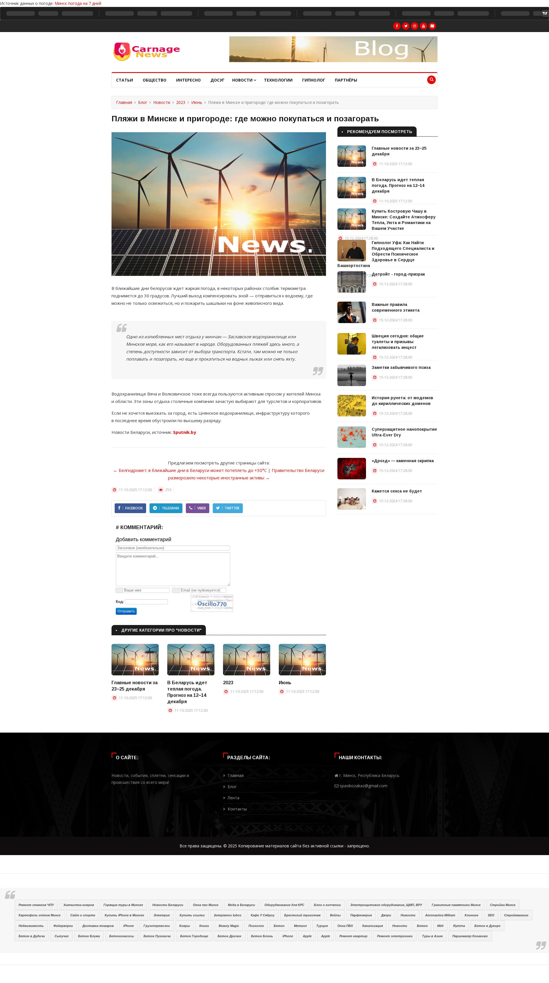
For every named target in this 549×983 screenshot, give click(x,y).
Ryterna (459, 925)
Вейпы (335, 915)
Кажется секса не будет (397, 491)
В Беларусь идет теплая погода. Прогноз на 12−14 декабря (398, 185)
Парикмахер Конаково (470, 936)
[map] (432, 26)
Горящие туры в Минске (123, 905)
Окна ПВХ (345, 925)
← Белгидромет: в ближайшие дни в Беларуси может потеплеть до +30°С (190, 470)
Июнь (196, 102)
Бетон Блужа (89, 936)
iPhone (128, 925)
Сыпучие (62, 936)
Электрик (162, 915)
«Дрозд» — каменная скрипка (403, 460)
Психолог (256, 925)
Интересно (188, 80)
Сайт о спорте (82, 915)
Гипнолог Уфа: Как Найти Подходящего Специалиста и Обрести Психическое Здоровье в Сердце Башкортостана (385, 254)
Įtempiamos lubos (227, 915)
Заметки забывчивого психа (401, 367)
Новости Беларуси (167, 905)
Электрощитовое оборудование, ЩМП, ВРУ (386, 905)
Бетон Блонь (262, 936)
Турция (322, 925)
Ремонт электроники (395, 936)
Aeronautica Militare (440, 915)
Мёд (440, 925)
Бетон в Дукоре (487, 925)
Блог (142, 102)
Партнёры (346, 80)
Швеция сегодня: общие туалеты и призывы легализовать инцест (398, 342)
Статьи (124, 80)
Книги (204, 925)
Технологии (278, 80)
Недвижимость (31, 925)
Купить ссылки (192, 915)
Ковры (184, 925)
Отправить (126, 611)
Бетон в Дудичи (32, 936)
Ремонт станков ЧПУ (36, 905)
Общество (154, 80)
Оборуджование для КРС (284, 905)
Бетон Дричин (229, 936)
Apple (307, 936)
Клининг (471, 915)
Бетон (279, 925)
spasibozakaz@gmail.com (363, 785)
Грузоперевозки (157, 925)
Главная (124, 102)
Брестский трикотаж (302, 915)
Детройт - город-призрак (398, 274)
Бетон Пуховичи (157, 936)
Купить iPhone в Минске (124, 915)
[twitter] (405, 26)
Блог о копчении (327, 905)
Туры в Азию (432, 936)
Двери (386, 915)
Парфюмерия (361, 915)
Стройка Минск (503, 905)
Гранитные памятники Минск (456, 905)
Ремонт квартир (353, 936)
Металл (300, 925)
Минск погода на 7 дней (78, 3)
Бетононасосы (121, 936)
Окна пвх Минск (205, 905)
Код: (120, 602)
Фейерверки (63, 925)
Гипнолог (313, 80)
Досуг (217, 80)
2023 (180, 102)
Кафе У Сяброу (262, 915)
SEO (491, 915)
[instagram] (414, 26)
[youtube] (423, 26)
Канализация (372, 925)
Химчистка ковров (78, 905)
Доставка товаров (98, 925)
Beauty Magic (229, 925)
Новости (243, 80)
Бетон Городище (194, 936)
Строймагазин (516, 915)
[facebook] (397, 26)
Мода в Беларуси (241, 905)
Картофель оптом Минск (40, 915)
